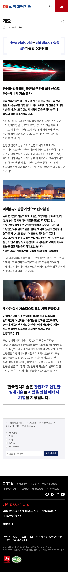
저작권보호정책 (49, 511)
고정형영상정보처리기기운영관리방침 (20, 511)
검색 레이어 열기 (50, 6)
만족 (11, 436)
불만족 (12, 443)
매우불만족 (14, 446)
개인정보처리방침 (16, 505)
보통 (11, 439)
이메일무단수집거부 (12, 515)
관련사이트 (8, 524)
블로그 (52, 494)
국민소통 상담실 (49, 483)
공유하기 (62, 21)
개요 (20, 27)
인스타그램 (57, 494)
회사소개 (12, 27)
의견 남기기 (51, 453)
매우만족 (13, 432)
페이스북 (47, 494)
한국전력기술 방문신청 (32, 488)
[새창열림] (7, 560)
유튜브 (62, 494)
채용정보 (34, 483)
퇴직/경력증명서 (10, 488)
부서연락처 (22, 483)
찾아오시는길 (53, 488)
